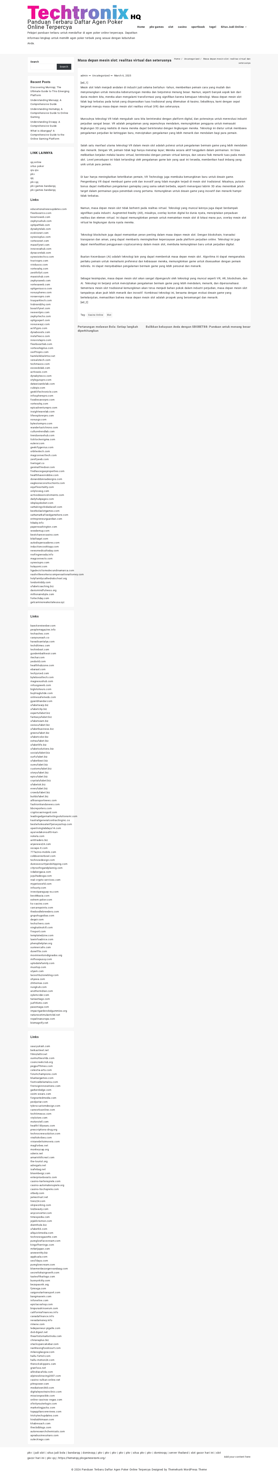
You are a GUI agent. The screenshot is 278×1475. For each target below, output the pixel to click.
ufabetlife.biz (38, 744)
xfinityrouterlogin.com (43, 1403)
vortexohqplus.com (41, 348)
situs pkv (138, 1452)
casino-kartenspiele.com (45, 1181)
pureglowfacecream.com (45, 1240)
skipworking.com (40, 1205)
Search (34, 61)
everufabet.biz (39, 788)
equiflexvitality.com (42, 487)
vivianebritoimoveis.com (45, 1141)
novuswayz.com (40, 324)
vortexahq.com (39, 268)
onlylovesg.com (39, 491)
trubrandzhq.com (40, 304)
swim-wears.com (40, 1093)
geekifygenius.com (42, 447)
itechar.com (37, 657)
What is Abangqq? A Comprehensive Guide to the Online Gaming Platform (47, 134)
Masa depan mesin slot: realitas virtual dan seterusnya (125, 60)
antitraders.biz (39, 840)
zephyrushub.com (41, 221)
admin (84, 75)
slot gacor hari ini (202, 1452)
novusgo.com (38, 419)
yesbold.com (38, 661)
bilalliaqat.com (39, 538)
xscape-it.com (38, 848)
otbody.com (37, 1193)
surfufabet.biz (38, 756)
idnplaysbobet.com (41, 503)
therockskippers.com (43, 1363)
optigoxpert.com (40, 320)
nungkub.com (38, 987)
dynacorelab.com (40, 252)
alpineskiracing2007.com (45, 1375)
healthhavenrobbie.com (44, 475)
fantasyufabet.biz (41, 717)
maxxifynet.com (40, 244)
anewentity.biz (39, 1252)
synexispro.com (39, 562)
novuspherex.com (41, 292)
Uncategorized (100, 75)
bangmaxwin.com (40, 1296)
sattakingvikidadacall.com (46, 506)
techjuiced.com (39, 673)
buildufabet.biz (39, 796)
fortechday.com (39, 598)
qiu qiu (34, 170)
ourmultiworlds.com (42, 1058)
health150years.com (42, 1125)
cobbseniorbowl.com (42, 856)
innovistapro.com (40, 340)
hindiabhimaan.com (42, 1419)
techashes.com (39, 633)
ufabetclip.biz (38, 709)
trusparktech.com (41, 300)
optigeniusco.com (41, 288)
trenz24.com (37, 1201)
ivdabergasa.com (40, 871)
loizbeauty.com (39, 1209)
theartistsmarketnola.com (46, 1336)
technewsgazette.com (43, 1236)
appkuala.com (38, 1256)
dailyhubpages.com (42, 499)
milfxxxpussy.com (41, 959)
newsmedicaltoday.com (44, 550)
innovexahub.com (40, 248)
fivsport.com (38, 931)
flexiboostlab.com (41, 344)
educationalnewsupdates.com (48, 209)
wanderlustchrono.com (44, 427)
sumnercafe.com (40, 947)
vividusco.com (39, 264)
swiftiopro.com (39, 352)
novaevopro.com (40, 296)
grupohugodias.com (42, 915)
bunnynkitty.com (40, 1280)
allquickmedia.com (41, 1232)
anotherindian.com (41, 991)
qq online (35, 162)
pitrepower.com (39, 1383)
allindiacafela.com (41, 1371)
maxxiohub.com (39, 276)
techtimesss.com (40, 1113)
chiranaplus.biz (39, 1340)
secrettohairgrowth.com (44, 1272)
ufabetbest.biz (39, 760)
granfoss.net (38, 1367)
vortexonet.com (39, 240)
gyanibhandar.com (41, 701)
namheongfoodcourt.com (45, 1348)
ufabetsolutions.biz (42, 748)
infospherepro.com (41, 395)
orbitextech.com (40, 451)
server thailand (178, 1452)
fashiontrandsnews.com (45, 804)
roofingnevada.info (41, 554)
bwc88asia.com (39, 895)
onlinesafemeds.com (43, 697)
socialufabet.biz (40, 752)
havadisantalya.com (42, 641)
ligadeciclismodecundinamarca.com (52, 570)
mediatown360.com (42, 1387)
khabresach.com (40, 1423)
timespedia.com (40, 1217)
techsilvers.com (40, 923)
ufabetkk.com (38, 1228)
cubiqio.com (37, 387)
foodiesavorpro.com (42, 399)
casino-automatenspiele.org (47, 1185)
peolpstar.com (38, 1101)
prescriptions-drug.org (43, 1129)
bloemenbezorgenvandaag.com (49, 1268)
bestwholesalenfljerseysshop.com (51, 824)
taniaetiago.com (40, 999)
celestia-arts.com (41, 1070)
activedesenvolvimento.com (47, 495)
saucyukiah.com (40, 1046)
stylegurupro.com (40, 379)
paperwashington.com (43, 526)
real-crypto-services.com (45, 879)
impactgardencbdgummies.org (48, 1010)
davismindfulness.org (43, 590)
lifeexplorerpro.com (42, 415)
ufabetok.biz (38, 784)
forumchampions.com (43, 1074)
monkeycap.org (39, 1149)
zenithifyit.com (39, 272)
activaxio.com (38, 371)
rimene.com (37, 1324)
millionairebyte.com (42, 594)
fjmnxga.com (38, 1288)
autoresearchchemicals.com (47, 1431)
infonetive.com (39, 1300)
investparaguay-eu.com (44, 891)
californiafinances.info (44, 1312)
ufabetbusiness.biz (42, 728)
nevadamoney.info (41, 1320)
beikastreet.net (39, 1050)
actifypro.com (38, 328)
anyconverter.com (41, 1213)
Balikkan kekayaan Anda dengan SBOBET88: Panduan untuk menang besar (198, 326)
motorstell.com (39, 1121)
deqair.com (37, 919)
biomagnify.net (39, 1022)
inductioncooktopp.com (44, 546)
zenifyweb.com (39, 459)
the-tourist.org (39, 1161)
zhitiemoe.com (39, 983)
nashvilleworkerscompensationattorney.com (57, 574)
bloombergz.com (40, 1173)
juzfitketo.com (39, 1002)
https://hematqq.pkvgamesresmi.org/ (82, 1457)
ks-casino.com (39, 903)
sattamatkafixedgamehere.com (49, 514)
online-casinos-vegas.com (46, 1399)
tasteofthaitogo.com (42, 1276)
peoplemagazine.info (43, 629)
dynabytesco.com (41, 375)
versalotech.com (40, 360)
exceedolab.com (40, 367)
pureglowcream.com (42, 1264)
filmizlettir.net (38, 1054)
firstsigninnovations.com (45, 1086)
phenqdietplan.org (41, 943)
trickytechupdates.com (44, 1415)
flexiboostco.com (40, 213)
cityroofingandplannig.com (46, 867)
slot (109, 315)
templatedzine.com (42, 935)
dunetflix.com (38, 951)
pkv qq (34, 182)
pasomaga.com (39, 1006)
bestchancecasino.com (44, 534)
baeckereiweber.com (42, 625)
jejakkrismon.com (41, 1221)
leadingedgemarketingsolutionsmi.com (53, 816)
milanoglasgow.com (42, 1352)
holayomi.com (38, 566)
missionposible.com (42, 1395)
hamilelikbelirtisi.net (42, 356)
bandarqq (74, 1452)
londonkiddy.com (40, 582)
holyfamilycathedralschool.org (48, 578)
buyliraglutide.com (41, 693)
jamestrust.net (39, 1197)
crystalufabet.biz (40, 780)
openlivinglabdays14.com (45, 828)
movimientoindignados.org (46, 955)
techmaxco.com (40, 364)
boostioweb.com (40, 217)
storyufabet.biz (39, 772)
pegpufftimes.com (41, 1066)
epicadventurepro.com (43, 407)
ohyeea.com (37, 979)
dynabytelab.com (40, 228)
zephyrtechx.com (40, 316)
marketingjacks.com (42, 1407)
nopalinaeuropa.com (42, 1018)
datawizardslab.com (42, 383)
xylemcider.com (39, 995)
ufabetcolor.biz (39, 736)
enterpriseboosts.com (43, 1177)
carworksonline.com (42, 1109)
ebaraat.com (38, 669)
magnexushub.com (41, 681)
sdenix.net (36, 1153)
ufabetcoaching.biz (42, 586)
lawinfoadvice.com (41, 939)
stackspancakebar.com (44, 1344)
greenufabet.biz (39, 732)
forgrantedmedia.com (43, 1097)
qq (31, 178)
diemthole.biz (38, 1224)
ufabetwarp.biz (39, 705)
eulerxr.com (37, 443)
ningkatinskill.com (41, 927)
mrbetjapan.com (40, 1248)
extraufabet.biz (39, 740)
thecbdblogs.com (40, 1427)
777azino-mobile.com (43, 852)
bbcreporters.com (41, 808)
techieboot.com (39, 649)
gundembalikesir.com (43, 653)
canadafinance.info (42, 1316)
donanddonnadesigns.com (46, 479)
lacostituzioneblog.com (44, 975)
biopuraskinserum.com (44, 1308)
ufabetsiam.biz (39, 721)
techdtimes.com (40, 645)
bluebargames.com (42, 1078)
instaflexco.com (40, 336)
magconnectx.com (41, 558)
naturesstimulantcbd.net (45, 1014)
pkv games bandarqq (42, 186)
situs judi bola (56, 1452)
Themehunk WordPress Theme (187, 1469)
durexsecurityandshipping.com (48, 863)
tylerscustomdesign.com (45, 1105)
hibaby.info (37, 522)
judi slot (39, 1452)
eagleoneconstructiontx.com (47, 483)
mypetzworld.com (41, 883)
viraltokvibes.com (41, 1137)
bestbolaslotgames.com (45, 510)
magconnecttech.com (43, 455)
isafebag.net (38, 1169)
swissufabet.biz (40, 725)
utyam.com (37, 971)
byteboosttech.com (42, 677)
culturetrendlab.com (42, 431)
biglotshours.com (40, 689)
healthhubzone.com (42, 665)
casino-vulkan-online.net (45, 1379)
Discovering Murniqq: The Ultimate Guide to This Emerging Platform (49, 91)
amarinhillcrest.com (42, 1157)
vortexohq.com (39, 403)
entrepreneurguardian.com (46, 518)
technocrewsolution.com (45, 1133)
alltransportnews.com (43, 800)
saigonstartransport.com (45, 1292)
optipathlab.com (40, 225)
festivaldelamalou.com (44, 1082)
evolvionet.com (39, 232)
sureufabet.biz (39, 764)
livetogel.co (37, 463)
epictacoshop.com (41, 1304)
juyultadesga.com (41, 875)
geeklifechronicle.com (43, 391)
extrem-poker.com (41, 899)
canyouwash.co (39, 637)
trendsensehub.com (42, 435)
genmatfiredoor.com (42, 467)
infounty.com (38, 887)
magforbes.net (39, 1145)
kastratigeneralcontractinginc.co (50, 820)
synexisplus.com (40, 236)
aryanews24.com (40, 844)
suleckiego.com (40, 1439)
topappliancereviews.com (45, 1411)
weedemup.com (40, 530)
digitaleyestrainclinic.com (46, 1391)
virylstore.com (38, 1117)
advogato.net (38, 1165)
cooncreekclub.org (41, 1062)
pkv (32, 174)
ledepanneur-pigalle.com (45, 1328)
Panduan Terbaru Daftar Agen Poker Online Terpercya (116, 1469)
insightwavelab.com (42, 411)
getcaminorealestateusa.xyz (47, 602)
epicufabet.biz (39, 776)
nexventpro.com (40, 312)
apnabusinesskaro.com (44, 1435)
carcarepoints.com (41, 907)
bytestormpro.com (41, 423)
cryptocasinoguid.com (43, 812)
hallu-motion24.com (42, 1360)
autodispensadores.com (45, 542)
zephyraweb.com (40, 280)
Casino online (95, 315)
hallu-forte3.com (40, 1356)
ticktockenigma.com (42, 439)
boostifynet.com (40, 308)
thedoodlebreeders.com (44, 911)
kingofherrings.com (42, 1244)
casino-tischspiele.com (44, 1189)
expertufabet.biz (40, 713)
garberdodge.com (40, 1089)
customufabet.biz (41, 768)
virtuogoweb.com (40, 685)
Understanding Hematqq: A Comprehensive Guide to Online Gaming (49, 113)
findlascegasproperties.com (47, 471)
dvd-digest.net (39, 1332)
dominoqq (89, 1452)
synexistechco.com (42, 256)
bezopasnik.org (39, 1284)
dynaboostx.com (40, 332)
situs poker (37, 166)
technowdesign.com (42, 860)
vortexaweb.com (40, 284)
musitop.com (38, 967)
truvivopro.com (39, 260)
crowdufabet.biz (40, 792)
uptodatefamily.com (42, 963)
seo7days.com (39, 1260)
